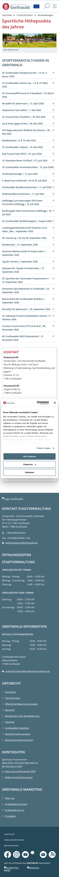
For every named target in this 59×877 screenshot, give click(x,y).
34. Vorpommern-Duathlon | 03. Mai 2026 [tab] (23, 116)
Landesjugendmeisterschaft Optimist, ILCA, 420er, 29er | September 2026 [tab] (24, 229)
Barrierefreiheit (11, 845)
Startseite (7, 15)
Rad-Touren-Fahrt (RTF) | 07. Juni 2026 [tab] (22, 153)
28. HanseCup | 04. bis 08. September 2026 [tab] (24, 238)
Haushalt (9, 722)
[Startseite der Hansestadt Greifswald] (16, 6)
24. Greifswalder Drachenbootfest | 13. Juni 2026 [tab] (27, 167)
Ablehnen (29, 472)
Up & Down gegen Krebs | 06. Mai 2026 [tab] (22, 123)
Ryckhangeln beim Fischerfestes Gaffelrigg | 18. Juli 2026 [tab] (27, 212)
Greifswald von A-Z (14, 810)
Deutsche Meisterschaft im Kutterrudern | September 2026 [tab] (24, 253)
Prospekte (10, 816)
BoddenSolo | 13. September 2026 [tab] (20, 244)
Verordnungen (12, 698)
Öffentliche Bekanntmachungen (21, 704)
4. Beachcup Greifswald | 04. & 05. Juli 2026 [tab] (24, 180)
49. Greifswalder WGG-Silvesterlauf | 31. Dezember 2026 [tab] (23, 338)
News (52, 850)
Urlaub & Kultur (25, 15)
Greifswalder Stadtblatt (17, 728)
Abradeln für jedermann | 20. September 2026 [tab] (26, 309)
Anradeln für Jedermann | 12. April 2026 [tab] (23, 103)
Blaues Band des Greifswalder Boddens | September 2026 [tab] (23, 300)
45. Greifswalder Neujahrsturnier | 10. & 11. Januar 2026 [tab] (25, 74)
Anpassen (28, 464)
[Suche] (47, 6)
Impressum (9, 834)
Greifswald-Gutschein (16, 804)
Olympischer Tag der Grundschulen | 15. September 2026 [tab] (23, 270)
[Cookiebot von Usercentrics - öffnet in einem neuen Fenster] (37, 403)
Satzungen (10, 692)
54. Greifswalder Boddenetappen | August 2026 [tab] (27, 221)
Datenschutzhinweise (14, 840)
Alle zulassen (29, 456)
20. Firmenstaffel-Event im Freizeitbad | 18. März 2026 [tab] (27, 95)
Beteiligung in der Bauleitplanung (22, 716)
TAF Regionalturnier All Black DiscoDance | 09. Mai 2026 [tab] (26, 132)
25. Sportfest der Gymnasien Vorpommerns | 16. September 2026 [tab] (25, 280)
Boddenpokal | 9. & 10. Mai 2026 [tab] (19, 140)
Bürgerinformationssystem (19, 740)
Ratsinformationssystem (17, 734)
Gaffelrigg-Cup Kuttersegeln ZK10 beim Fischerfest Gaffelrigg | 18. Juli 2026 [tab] (22, 202)
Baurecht (10, 710)
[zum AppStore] (38, 869)
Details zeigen (43, 448)
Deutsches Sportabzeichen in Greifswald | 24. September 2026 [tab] (26, 290)
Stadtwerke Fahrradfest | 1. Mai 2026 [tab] (21, 110)
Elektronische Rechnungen (19, 777)
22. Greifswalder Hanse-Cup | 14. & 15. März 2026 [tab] (25, 85)
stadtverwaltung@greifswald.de (21, 542)
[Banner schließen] (55, 403)
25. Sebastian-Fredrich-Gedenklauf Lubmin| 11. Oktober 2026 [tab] (26, 317)
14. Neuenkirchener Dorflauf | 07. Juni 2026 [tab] (24, 160)
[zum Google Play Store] (15, 869)
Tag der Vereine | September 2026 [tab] (20, 261)
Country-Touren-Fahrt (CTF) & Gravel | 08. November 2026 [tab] (24, 328)
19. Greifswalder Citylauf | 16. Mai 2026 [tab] (22, 147)
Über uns (10, 798)
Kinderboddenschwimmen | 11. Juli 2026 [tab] (23, 193)
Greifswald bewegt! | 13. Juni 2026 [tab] (19, 173)
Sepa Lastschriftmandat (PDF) (20, 771)
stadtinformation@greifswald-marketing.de (27, 671)
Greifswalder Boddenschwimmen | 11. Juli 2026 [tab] (26, 187)
